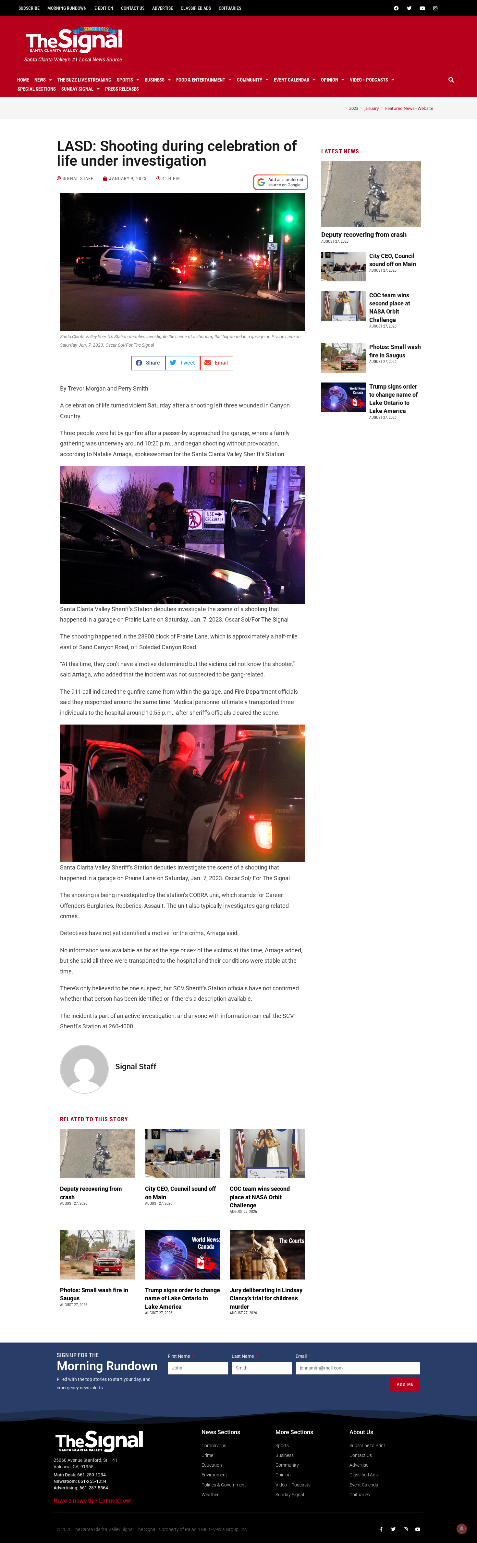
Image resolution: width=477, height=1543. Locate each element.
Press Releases (122, 89)
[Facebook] (396, 8)
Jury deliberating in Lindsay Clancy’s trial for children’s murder (266, 1298)
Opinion (329, 80)
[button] (451, 79)
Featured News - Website (409, 108)
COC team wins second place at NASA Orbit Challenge (260, 1196)
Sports (125, 80)
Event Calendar (291, 80)
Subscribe (29, 8)
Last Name (243, 1356)
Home (23, 80)
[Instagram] (435, 8)
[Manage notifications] (462, 1529)
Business (155, 80)
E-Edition (103, 8)
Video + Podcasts (369, 80)
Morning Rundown (67, 8)
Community (249, 80)
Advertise (162, 8)
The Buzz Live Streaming (84, 80)
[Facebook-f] (381, 1529)
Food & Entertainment (200, 80)
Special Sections (37, 89)
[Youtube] (422, 8)
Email (302, 1356)
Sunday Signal (77, 89)
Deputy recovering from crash (364, 234)
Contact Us (132, 8)
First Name (179, 1356)
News (40, 80)
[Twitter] (409, 8)
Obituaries (230, 8)
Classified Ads (196, 8)
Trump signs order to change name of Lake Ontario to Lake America (182, 1298)
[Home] (341, 108)
